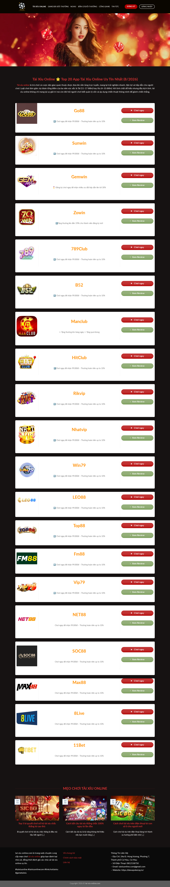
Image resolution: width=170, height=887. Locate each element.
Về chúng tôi (69, 853)
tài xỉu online (34, 856)
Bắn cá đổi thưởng (87, 6)
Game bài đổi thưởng (58, 6)
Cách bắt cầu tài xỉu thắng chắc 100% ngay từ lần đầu (85, 825)
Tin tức (115, 6)
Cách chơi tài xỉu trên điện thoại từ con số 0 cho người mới (132, 825)
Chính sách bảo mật (72, 858)
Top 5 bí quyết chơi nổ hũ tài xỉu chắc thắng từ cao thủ (37, 825)
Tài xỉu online (39, 6)
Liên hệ (66, 862)
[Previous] (15, 819)
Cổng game (104, 6)
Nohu (73, 6)
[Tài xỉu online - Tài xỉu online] (22, 6)
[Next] (155, 819)
